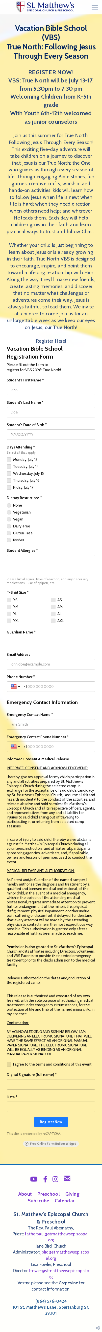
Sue (39, 1201)
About (25, 1194)
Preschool (48, 1194)
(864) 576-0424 (51, 1301)
